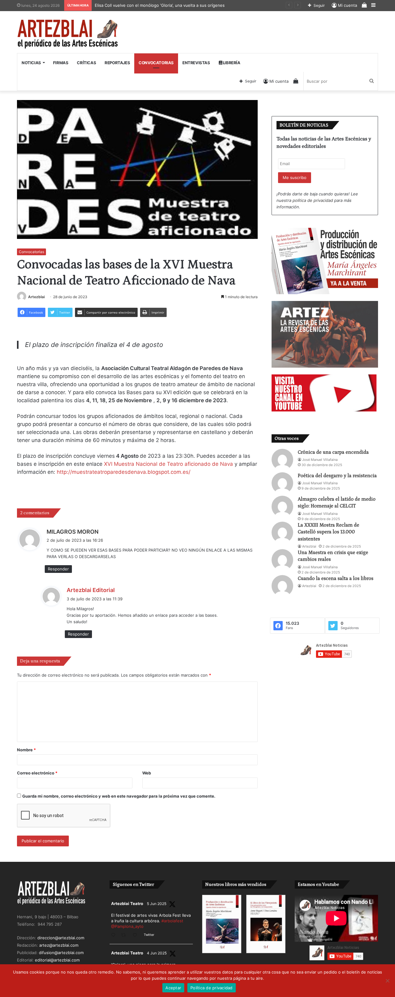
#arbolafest (172, 920)
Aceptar (173, 987)
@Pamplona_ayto (127, 926)
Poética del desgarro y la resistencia (337, 475)
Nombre (26, 749)
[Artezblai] (68, 34)
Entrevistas (196, 62)
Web (146, 772)
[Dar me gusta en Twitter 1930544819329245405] (136, 935)
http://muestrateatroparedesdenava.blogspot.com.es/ (123, 472)
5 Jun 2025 (156, 903)
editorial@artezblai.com (57, 959)
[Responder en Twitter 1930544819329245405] (115, 935)
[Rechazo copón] (387, 981)
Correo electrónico (37, 772)
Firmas (61, 62)
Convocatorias (156, 62)
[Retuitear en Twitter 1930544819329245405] (125, 935)
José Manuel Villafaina (320, 459)
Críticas (86, 62)
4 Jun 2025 (157, 953)
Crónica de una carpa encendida (333, 452)
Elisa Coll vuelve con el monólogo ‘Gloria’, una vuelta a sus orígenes (160, 5)
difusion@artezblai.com (61, 952)
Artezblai (36, 296)
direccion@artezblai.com (60, 937)
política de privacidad (313, 200)
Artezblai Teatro (127, 903)
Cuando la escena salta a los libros (335, 578)
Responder (58, 568)
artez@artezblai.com (58, 945)
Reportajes (117, 62)
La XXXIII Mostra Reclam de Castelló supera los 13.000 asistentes (328, 532)
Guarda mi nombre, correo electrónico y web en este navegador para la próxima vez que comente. (118, 796)
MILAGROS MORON (72, 531)
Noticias (31, 62)
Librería (231, 62)
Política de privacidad (211, 987)
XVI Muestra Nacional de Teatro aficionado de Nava (168, 464)
